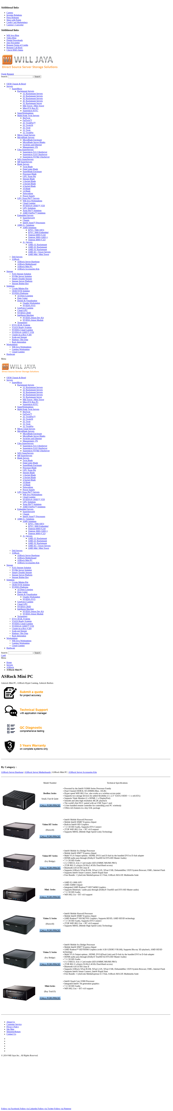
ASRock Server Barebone (12, 772)
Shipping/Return (13, 1031)
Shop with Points (13, 20)
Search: (4, 76)
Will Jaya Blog (12, 35)
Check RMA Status (14, 50)
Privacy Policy (12, 1027)
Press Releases (12, 17)
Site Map (10, 1029)
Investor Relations (14, 15)
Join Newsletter (13, 43)
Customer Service (14, 1024)
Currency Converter (15, 25)
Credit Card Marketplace (17, 22)
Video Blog (11, 38)
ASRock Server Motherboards (38, 772)
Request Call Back (14, 47)
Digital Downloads (14, 40)
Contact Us (11, 1034)
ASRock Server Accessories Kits (83, 772)
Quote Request (7, 74)
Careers (9, 13)
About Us (10, 1022)
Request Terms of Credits (17, 45)
